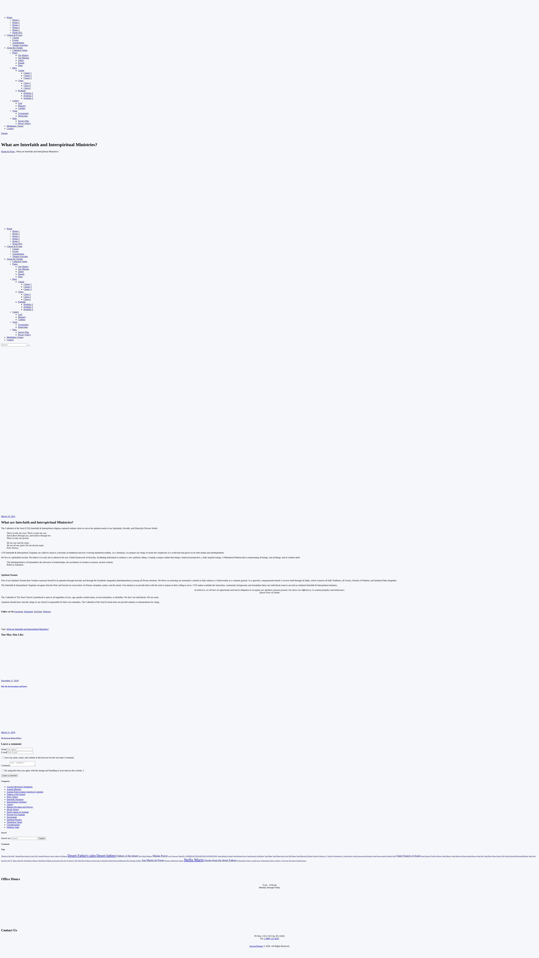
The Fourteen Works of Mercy (11, 738)
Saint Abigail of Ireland (225, 856)
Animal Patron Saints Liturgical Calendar (25, 792)
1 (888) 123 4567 (271, 938)
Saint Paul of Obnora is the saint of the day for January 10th (57, 860)
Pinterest (47, 611)
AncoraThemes (256, 946)
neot (169, 856)
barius (52, 856)
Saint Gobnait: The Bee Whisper (431, 856)
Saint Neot (480, 856)
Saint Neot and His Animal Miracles (516, 856)
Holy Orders (12, 797)
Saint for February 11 (320, 856)
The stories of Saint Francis (297, 860)
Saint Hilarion (446, 856)
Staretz (181, 860)
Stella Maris (194, 860)
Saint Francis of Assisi (408, 855)
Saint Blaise (268, 856)
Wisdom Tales (13, 827)
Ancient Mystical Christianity (20, 787)
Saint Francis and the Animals (362, 856)
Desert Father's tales (82, 855)
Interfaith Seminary (15, 799)
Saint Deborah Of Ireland (304, 856)
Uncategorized (13, 824)
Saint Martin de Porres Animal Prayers (464, 856)
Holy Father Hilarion (145, 856)
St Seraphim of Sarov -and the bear (248, 860)
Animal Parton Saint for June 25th (26, 856)
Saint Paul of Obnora (31, 860)
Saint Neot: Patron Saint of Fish (494, 856)
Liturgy (10, 804)
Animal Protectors (44, 856)
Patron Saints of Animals (18, 812)
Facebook (18, 611)
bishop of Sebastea (61, 856)
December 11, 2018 (10, 680)
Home (4, 151)
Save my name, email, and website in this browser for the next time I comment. (39, 757)
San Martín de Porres (153, 860)
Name (3, 749)
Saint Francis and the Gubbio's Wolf (384, 856)
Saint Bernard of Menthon (255, 856)
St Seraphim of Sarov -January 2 (271, 860)
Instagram (28, 611)
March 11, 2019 (8, 732)
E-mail (4, 752)
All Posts (11, 151)
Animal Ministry (14, 789)
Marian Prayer (160, 855)
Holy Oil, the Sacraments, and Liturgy (14, 686)
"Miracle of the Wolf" (8, 856)
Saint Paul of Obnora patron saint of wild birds (93, 860)
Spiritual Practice (14, 819)
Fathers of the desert (127, 855)
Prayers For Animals (16, 814)
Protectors (175, 856)
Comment (5, 765)
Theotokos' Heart (14, 822)
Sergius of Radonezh (171, 860)
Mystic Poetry (13, 809)
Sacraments (12, 817)
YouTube (38, 611)
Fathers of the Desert (16, 794)
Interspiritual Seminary (17, 802)
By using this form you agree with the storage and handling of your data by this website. (44, 770)
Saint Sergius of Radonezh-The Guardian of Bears (125, 860)
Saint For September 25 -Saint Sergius (340, 856)
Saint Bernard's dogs (240, 856)
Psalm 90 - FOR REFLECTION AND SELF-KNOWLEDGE (198, 856)
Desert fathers (106, 855)
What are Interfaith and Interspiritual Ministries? (27, 629)
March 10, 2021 (8, 516)
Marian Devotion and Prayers (20, 807)
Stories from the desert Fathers (220, 860)
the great (285, 860)
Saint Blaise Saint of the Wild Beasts (284, 856)
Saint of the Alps (18, 860)
